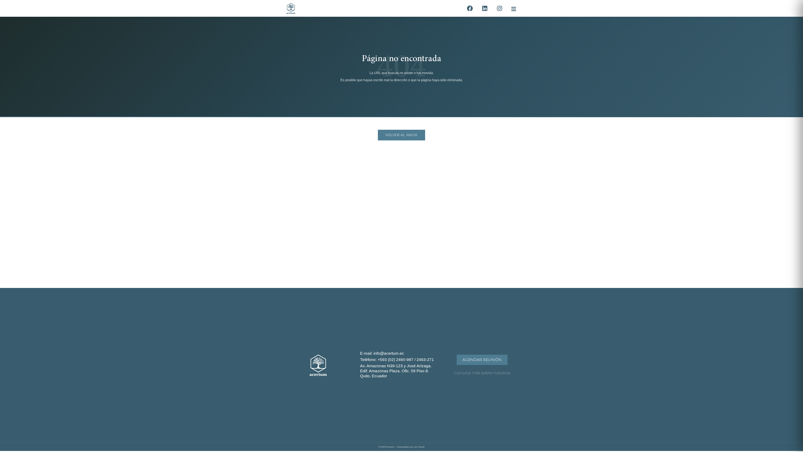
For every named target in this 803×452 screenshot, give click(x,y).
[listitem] (469, 8)
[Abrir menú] (513, 8)
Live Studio (419, 447)
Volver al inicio (401, 135)
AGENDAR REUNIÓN (482, 360)
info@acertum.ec (388, 353)
